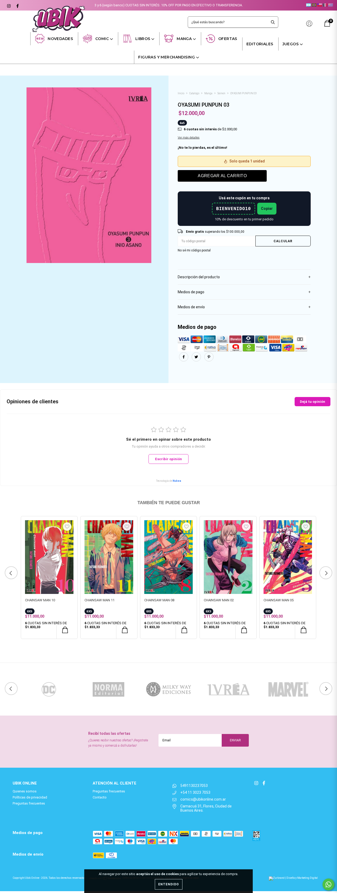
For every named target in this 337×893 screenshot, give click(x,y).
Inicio (181, 93)
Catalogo (194, 93)
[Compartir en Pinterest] (209, 360)
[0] (327, 25)
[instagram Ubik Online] (8, 5)
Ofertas (227, 38)
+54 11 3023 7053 (195, 792)
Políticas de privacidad (30, 797)
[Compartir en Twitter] (197, 360)
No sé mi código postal (194, 250)
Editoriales (259, 44)
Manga (184, 38)
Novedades (60, 38)
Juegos (291, 44)
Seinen (221, 93)
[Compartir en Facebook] (184, 360)
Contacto (100, 797)
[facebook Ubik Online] (17, 5)
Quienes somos (25, 791)
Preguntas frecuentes (29, 803)
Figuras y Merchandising (166, 57)
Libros (142, 38)
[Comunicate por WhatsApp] (328, 884)
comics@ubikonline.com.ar (203, 799)
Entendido (168, 884)
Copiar (267, 208)
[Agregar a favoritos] (67, 526)
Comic (102, 38)
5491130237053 (194, 785)
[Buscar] (272, 22)
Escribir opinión (168, 459)
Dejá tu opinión (312, 402)
